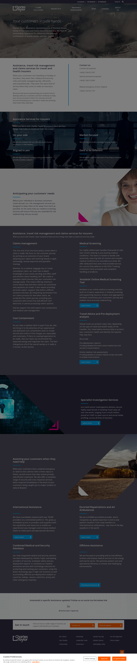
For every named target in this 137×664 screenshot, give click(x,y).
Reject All (104, 658)
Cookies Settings (89, 658)
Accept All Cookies (119, 658)
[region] (68, 659)
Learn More (36, 662)
